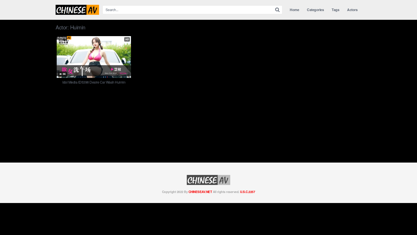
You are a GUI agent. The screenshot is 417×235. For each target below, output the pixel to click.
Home (294, 9)
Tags (335, 9)
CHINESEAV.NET (200, 192)
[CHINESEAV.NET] (77, 10)
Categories (315, 9)
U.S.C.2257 (247, 192)
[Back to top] (405, 221)
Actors (352, 9)
